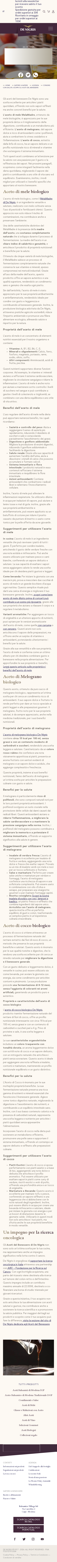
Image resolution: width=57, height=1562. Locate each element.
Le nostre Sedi (34, 1474)
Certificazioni (34, 1470)
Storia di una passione (38, 1477)
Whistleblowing (35, 1484)
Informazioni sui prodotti (13, 1466)
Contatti (7, 1463)
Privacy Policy (22, 1555)
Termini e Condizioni (39, 1555)
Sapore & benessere (12, 1491)
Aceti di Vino (28, 1420)
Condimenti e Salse (28, 1400)
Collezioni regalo (28, 1435)
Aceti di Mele (28, 1405)
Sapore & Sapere (21, 85)
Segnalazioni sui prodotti (13, 1470)
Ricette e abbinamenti (12, 1495)
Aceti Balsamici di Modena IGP (28, 1390)
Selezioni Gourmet (28, 1425)
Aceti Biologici (28, 1430)
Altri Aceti (28, 1415)
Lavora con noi (9, 1474)
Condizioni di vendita (12, 1558)
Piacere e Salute (9, 1498)
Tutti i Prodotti (28, 1384)
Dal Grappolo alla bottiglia (39, 1466)
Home (7, 85)
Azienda (35, 85)
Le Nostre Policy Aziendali (39, 1481)
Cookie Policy (8, 1555)
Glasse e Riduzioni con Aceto (28, 1410)
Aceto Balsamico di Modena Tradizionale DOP (28, 1395)
